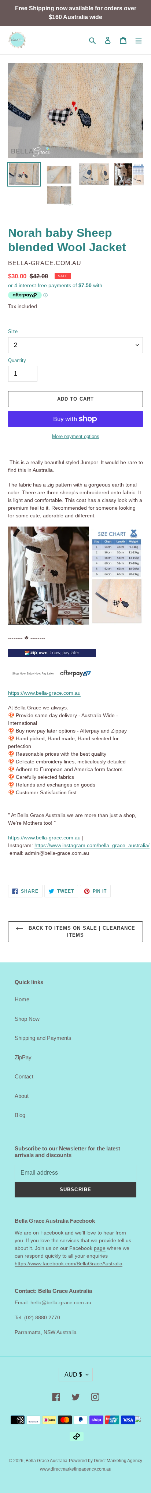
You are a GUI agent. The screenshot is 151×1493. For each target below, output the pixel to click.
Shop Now (27, 1019)
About (22, 1096)
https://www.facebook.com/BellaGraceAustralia (68, 1263)
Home (22, 999)
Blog (20, 1115)
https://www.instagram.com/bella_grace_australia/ (92, 845)
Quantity (17, 360)
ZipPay (23, 1057)
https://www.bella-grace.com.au (44, 693)
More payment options (75, 436)
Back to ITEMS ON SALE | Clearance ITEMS (81, 931)
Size (13, 331)
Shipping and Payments (43, 1038)
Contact (24, 1076)
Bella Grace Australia (46, 1460)
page (100, 1248)
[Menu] (138, 40)
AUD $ (73, 1374)
